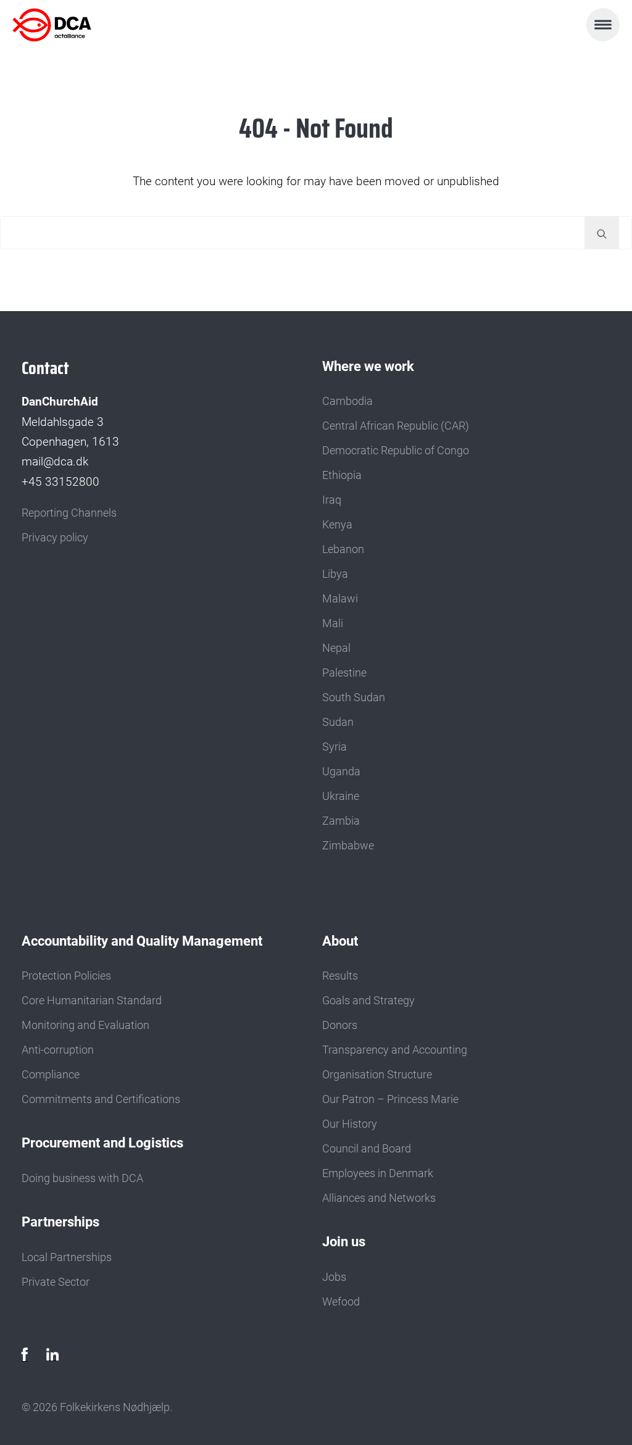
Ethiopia (342, 475)
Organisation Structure (377, 1074)
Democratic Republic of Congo (395, 450)
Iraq (331, 500)
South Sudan (353, 697)
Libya (335, 574)
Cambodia (347, 401)
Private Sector (55, 1282)
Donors (339, 1025)
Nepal (336, 648)
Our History (349, 1124)
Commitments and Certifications (101, 1099)
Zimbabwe (348, 845)
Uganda (341, 771)
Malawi (340, 599)
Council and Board (366, 1149)
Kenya (337, 524)
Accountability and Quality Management (142, 941)
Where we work (368, 366)
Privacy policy (55, 537)
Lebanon (343, 549)
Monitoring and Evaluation (85, 1025)
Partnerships (60, 1222)
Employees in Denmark (377, 1173)
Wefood (341, 1302)
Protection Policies (66, 976)
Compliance (51, 1074)
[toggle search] (601, 233)
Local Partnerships (67, 1257)
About (340, 941)
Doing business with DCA (82, 1178)
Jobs (334, 1277)
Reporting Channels (69, 513)
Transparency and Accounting (394, 1050)
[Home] (66, 24)
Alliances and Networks (379, 1198)
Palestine (344, 673)
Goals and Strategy (368, 1000)
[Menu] (603, 24)
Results (340, 976)
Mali (332, 623)
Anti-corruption (58, 1050)
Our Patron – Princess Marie (390, 1099)
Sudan (338, 722)
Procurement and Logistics (102, 1143)
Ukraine (340, 796)
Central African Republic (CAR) (395, 426)
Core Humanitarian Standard (92, 1000)
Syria (334, 747)
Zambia (341, 821)
